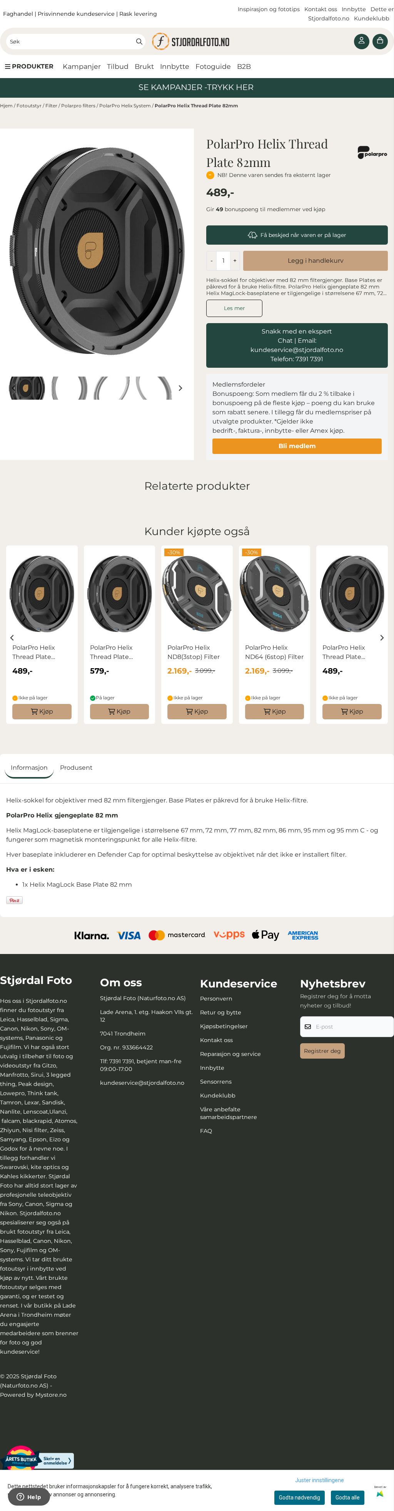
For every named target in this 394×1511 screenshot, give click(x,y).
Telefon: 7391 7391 (296, 359)
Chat (285, 340)
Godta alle (348, 1497)
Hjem (7, 105)
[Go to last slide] (14, 388)
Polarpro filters (79, 105)
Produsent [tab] (76, 767)
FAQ (206, 1130)
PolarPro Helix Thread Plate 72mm (111, 653)
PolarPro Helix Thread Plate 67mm (33, 653)
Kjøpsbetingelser (224, 1026)
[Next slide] (180, 251)
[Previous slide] (14, 251)
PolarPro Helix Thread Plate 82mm (196, 105)
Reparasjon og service (230, 1054)
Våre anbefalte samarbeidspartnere (228, 1113)
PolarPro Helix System (125, 105)
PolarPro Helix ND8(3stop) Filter (193, 652)
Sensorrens (216, 1081)
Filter (51, 105)
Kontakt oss (321, 9)
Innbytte (354, 9)
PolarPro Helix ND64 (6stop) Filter (274, 652)
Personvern (216, 998)
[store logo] (197, 41)
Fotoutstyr (30, 105)
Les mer (234, 308)
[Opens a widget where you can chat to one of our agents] (29, 1497)
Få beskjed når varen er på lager (303, 235)
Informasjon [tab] (29, 767)
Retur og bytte (220, 1012)
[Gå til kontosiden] (361, 41)
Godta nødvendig (299, 1497)
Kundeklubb (372, 18)
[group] (42, 634)
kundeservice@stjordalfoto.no (142, 1082)
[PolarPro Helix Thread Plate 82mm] (97, 251)
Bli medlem (297, 446)
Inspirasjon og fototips (269, 9)
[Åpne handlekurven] (380, 41)
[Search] (139, 41)
